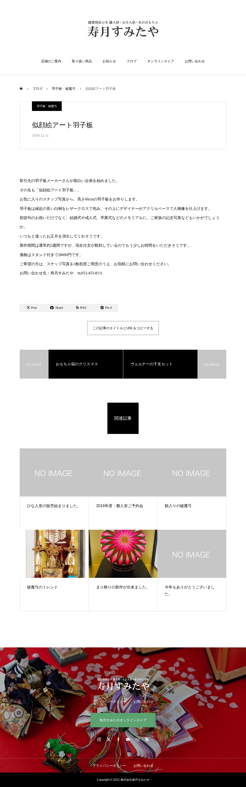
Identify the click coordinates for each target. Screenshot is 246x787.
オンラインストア (160, 61)
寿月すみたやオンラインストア (123, 720)
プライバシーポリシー (109, 701)
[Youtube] (127, 739)
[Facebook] (118, 739)
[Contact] (137, 739)
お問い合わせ (195, 61)
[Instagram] (99, 739)
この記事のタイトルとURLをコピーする (123, 328)
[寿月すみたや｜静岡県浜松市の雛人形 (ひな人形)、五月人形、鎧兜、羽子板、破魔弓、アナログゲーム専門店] (123, 29)
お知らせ (109, 61)
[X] (108, 739)
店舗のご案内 (51, 61)
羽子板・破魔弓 (47, 106)
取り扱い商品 (82, 61)
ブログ (132, 61)
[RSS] (147, 739)
